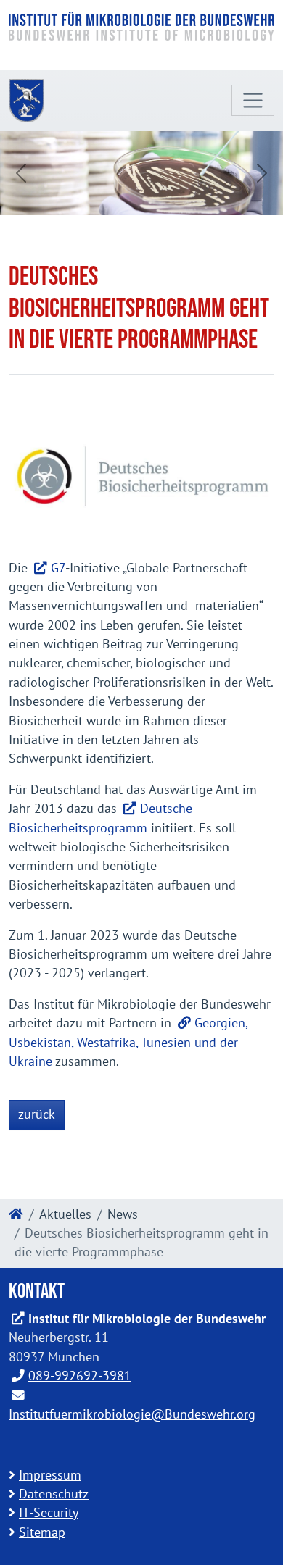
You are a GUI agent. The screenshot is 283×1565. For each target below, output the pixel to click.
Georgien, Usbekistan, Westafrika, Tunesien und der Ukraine (128, 1041)
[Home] (16, 1214)
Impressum (50, 1474)
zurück (36, 1114)
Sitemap (42, 1532)
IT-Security (48, 1512)
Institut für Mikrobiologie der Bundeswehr (147, 1318)
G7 (58, 567)
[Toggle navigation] (252, 100)
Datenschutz (54, 1493)
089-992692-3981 (79, 1375)
